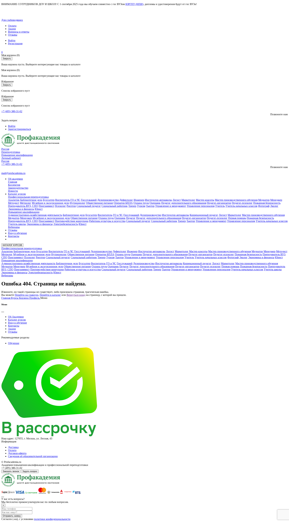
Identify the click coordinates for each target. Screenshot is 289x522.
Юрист (39, 209)
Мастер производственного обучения (236, 200)
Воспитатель (62, 200)
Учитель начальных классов (241, 206)
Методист (13, 203)
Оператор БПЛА (123, 203)
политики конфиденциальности (52, 519)
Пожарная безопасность (266, 203)
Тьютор (150, 206)
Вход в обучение (17, 233)
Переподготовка (10, 152)
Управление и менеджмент (170, 206)
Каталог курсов (17, 193)
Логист (177, 200)
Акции (12, 28)
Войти (11, 40)
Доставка (13, 447)
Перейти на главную (26, 294)
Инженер (139, 200)
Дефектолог (126, 200)
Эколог (274, 206)
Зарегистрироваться (19, 129)
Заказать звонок (11, 471)
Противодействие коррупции (71, 221)
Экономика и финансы (21, 209)
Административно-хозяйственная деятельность (35, 215)
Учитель (220, 206)
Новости (13, 190)
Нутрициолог (77, 203)
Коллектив (14, 184)
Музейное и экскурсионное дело (50, 203)
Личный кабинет (11, 158)
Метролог (25, 203)
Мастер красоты (205, 200)
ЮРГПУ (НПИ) (134, 4)
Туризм (141, 206)
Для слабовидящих (12, 20)
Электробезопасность (65, 224)
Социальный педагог (89, 206)
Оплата (12, 25)
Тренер (132, 206)
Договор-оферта (17, 453)
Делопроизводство (108, 200)
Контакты (13, 236)
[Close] (2, 311)
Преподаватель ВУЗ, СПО (23, 206)
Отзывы (12, 34)
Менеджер (276, 200)
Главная (12, 181)
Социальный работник (115, 206)
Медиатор (264, 200)
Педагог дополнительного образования (183, 203)
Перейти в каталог (50, 294)
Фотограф (263, 206)
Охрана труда (141, 203)
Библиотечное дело (31, 200)
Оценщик (155, 203)
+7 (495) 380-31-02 (11, 111)
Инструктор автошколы (158, 200)
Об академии (15, 178)
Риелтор (71, 206)
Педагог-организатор (219, 203)
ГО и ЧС (75, 200)
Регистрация (15, 43)
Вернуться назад (76, 294)
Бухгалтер (49, 200)
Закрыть (7, 58)
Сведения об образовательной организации (33, 456)
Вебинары (14, 227)
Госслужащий (89, 200)
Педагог (130, 218)
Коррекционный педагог (204, 215)
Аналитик (14, 200)
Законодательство (18, 187)
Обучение (13, 343)
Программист (46, 206)
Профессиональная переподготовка (28, 196)
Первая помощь (237, 218)
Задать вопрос (29, 471)
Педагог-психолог (242, 203)
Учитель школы (17, 224)
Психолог (60, 206)
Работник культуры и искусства (107, 221)
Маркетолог (188, 200)
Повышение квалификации (17, 155)
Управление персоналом (201, 206)
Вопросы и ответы (18, 31)
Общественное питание (99, 203)
